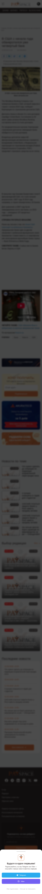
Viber (23, 881)
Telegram (22, 875)
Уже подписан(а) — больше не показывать (21, 889)
